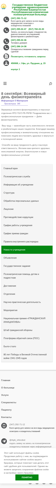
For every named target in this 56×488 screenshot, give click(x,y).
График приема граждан (16, 233)
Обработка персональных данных (21, 201)
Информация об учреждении (18, 184)
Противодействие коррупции (18, 217)
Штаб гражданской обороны (18, 330)
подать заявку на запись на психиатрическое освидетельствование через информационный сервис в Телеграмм (30, 446)
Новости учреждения (14, 249)
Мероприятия (10, 310)
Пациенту (6, 409)
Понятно (27, 477)
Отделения (9, 294)
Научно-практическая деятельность (22, 302)
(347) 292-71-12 (17, 424)
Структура (9, 192)
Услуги (5, 395)
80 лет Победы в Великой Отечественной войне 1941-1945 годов (25, 356)
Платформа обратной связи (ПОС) (21, 338)
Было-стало (10, 346)
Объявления (10, 258)
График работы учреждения (18, 225)
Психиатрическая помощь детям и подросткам (21, 276)
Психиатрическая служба (17, 176)
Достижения (10, 286)
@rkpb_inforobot (17, 440)
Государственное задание (17, 266)
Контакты (6, 417)
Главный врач (11, 168)
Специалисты (8, 402)
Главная (5, 380)
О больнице (7, 387)
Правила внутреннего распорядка (21, 241)
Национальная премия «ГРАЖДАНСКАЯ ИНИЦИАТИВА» (24, 320)
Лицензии (8, 209)
